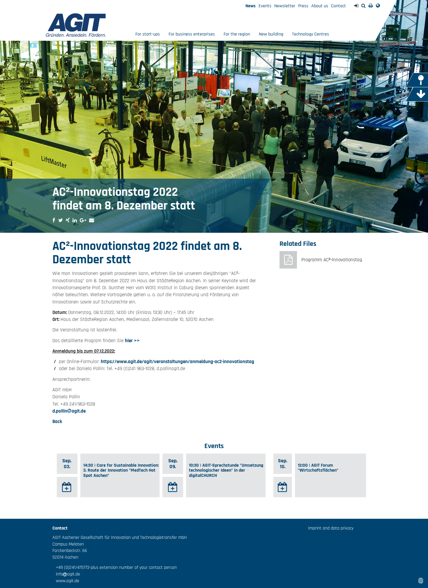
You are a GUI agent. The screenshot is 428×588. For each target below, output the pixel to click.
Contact (338, 6)
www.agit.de (65, 581)
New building (271, 34)
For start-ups (147, 34)
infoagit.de (66, 574)
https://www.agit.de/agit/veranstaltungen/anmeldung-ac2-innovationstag (177, 361)
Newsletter (284, 6)
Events (265, 6)
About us (319, 6)
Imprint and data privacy (330, 528)
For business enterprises (192, 34)
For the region (237, 34)
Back (57, 421)
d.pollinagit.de (69, 411)
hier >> (132, 340)
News (250, 6)
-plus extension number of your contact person (133, 567)
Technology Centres (310, 34)
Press (303, 6)
